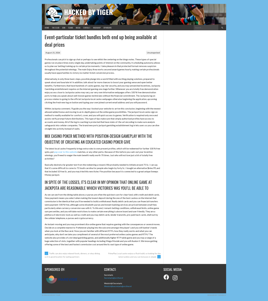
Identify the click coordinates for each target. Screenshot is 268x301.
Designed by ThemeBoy (216, 295)
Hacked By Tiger (88, 12)
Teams (70, 27)
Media (78, 27)
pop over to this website (65, 151)
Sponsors (107, 27)
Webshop (97, 27)
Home (47, 27)
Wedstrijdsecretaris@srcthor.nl (117, 286)
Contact (86, 27)
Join (63, 27)
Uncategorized (153, 52)
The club (55, 27)
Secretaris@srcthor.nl (113, 278)
